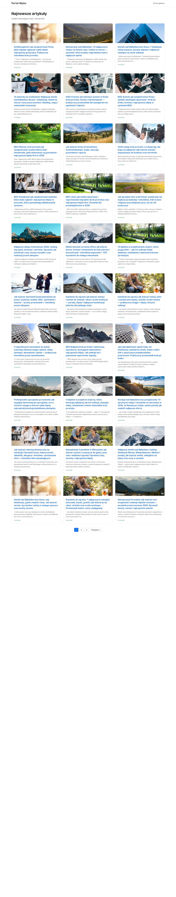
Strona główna (159, 3)
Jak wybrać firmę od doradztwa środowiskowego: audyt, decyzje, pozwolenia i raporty (82, 150)
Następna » (95, 530)
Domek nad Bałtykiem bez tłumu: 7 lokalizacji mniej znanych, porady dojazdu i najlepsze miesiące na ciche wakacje (140, 50)
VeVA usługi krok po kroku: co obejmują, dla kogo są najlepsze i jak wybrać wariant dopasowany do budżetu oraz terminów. (139, 150)
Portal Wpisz (18, 3)
